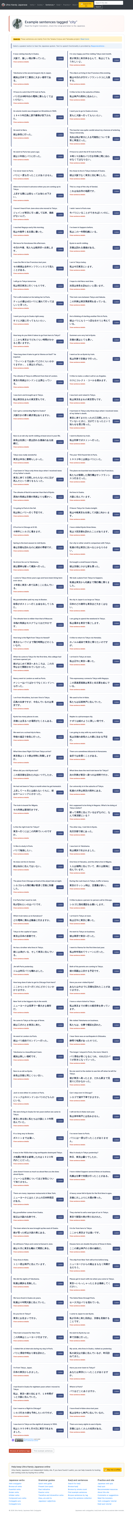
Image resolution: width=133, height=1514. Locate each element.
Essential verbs (15, 1489)
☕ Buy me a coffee (112, 1470)
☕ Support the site (86, 5)
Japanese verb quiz (105, 1483)
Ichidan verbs (14, 1495)
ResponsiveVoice (98, 46)
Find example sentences (43, 1451)
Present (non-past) (45, 1486)
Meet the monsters (105, 1498)
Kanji (58, 5)
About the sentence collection (80, 1498)
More (75, 5)
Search (98, 7)
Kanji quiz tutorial (104, 1504)
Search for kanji (74, 1483)
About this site (103, 1492)
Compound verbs (17, 1498)
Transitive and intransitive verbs (50, 1495)
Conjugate (15, 1501)
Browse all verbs (15, 1486)
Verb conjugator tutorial (107, 1501)
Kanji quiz (101, 1486)
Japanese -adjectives (47, 1501)
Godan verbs (14, 1492)
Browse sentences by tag (78, 1495)
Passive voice (43, 1492)
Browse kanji (73, 1486)
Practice (66, 5)
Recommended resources (108, 1489)
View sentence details (21, 62)
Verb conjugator (15, 1483)
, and (45, 1498)
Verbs (32, 5)
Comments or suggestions (108, 1495)
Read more (85, 39)
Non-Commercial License (31, 1440)
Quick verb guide (45, 1483)
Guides (40, 5)
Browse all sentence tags (20, 1451)
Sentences (50, 5)
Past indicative (44, 1489)
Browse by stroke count (77, 1489)
